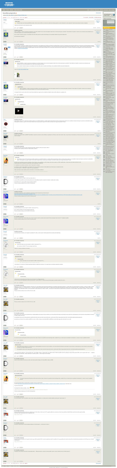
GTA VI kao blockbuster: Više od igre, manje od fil (110, 161)
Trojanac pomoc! (108, 155)
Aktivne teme (107, 27)
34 (21, 17)
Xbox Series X (108, 168)
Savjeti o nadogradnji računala (109, 30)
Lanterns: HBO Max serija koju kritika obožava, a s (110, 129)
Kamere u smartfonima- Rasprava (109, 50)
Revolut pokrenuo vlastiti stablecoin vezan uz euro (110, 135)
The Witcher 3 (108, 151)
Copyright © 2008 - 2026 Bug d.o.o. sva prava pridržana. (58, 467)
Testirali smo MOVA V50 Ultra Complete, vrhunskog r (110, 136)
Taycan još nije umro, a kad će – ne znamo (110, 170)
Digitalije (11, 9)
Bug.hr (4, 9)
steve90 (5, 44)
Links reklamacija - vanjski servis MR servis (110, 125)
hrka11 (5, 410)
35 (23, 17)
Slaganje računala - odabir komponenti (110, 98)
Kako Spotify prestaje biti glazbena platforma (110, 116)
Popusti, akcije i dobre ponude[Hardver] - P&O (109, 123)
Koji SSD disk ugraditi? (109, 77)
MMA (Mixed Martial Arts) (110, 84)
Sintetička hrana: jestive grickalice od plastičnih (109, 80)
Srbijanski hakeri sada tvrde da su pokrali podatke (110, 133)
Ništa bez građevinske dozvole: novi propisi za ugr (110, 111)
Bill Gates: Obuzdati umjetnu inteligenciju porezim (110, 63)
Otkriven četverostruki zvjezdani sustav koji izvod (110, 118)
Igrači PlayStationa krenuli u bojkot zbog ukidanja (110, 172)
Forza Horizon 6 (108, 51)
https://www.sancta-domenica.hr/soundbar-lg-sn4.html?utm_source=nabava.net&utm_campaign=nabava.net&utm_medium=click (41, 383)
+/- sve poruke (85, 17)
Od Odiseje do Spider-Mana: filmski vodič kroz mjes (110, 102)
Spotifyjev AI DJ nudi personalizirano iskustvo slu (110, 42)
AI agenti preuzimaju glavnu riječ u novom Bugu (110, 67)
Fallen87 (5, 146)
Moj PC (5, 41)
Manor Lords (108, 152)
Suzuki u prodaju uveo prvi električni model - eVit (110, 114)
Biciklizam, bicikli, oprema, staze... (110, 109)
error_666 (6, 285)
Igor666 (5, 30)
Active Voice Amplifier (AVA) (23, 69)
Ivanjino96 (6, 59)
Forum (7, 9)
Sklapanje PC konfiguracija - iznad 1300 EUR (110, 86)
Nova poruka (98, 12)
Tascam (5, 19)
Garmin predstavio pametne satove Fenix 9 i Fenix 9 (110, 95)
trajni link (94, 27)
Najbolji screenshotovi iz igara (109, 83)
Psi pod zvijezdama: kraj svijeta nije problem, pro (110, 56)
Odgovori (98, 31)
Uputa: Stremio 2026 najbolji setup (110, 55)
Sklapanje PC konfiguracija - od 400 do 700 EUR (110, 93)
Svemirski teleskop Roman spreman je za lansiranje (110, 126)
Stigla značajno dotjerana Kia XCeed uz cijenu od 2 (110, 138)
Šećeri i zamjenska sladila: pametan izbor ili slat (110, 53)
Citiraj (98, 22)
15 (11, 17)
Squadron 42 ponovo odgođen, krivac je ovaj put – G (110, 34)
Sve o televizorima (109, 156)
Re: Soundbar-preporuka (19, 19)
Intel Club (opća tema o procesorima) (109, 104)
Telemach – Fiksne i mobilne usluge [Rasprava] (110, 162)
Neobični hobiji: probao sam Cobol (110, 101)
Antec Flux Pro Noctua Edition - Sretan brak (109, 72)
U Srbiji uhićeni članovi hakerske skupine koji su (110, 38)
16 (13, 17)
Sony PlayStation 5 (109, 119)
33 (20, 17)
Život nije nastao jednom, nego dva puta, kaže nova (110, 59)
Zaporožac (6, 155)
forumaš (5, 206)
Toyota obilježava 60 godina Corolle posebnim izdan (110, 142)
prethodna (4, 17)
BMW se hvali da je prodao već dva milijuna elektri (110, 79)
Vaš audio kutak (108, 96)
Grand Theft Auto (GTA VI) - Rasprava (110, 32)
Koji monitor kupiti (108, 105)
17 (14, 17)
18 (16, 17)
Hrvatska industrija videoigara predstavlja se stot (110, 144)
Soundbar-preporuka (18, 30)
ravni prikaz (92, 17)
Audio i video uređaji (18, 9)
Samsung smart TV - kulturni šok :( (109, 131)
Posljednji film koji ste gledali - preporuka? (110, 46)
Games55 (5, 133)
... (10, 17)
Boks (106, 43)
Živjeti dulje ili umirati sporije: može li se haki (110, 36)
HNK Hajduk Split (108, 159)
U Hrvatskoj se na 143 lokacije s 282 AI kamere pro (110, 121)
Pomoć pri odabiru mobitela (110, 68)
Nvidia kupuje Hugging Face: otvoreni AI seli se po (110, 140)
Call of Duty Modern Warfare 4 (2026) (110, 113)
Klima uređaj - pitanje (109, 99)
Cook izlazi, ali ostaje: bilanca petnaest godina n (110, 107)
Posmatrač (6, 240)
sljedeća (26, 17)
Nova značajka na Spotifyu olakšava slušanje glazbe (110, 44)
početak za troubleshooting (23, 48)
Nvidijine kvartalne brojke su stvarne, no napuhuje (110, 65)
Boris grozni (6, 191)
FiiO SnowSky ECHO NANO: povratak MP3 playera (109, 91)
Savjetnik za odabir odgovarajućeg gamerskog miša (110, 167)
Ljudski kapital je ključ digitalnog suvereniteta (109, 61)
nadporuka (98, 27)
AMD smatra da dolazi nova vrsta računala (110, 158)
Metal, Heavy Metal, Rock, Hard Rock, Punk (110, 148)
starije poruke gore (98, 17)
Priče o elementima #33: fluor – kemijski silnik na (109, 150)
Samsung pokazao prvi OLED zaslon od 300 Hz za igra (110, 70)
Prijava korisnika (107, 18)
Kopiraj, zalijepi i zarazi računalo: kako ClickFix (109, 48)
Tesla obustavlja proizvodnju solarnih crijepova (110, 74)
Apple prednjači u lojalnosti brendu (110, 154)
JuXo (5, 119)
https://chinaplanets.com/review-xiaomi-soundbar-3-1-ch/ (24, 193)
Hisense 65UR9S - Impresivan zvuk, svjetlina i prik (110, 88)
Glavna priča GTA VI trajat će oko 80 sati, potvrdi (110, 146)
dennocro (5, 176)
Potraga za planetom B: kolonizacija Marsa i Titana (110, 76)
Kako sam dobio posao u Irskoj (110, 40)
